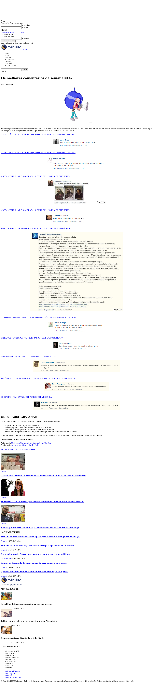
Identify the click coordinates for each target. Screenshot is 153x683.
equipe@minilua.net (14, 585)
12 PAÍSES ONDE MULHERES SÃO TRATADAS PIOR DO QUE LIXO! (28, 356)
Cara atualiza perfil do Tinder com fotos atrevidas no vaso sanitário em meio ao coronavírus (43, 475)
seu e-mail (25, 38)
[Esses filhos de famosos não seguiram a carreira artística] (6, 600)
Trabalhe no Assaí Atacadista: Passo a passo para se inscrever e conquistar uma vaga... (40, 537)
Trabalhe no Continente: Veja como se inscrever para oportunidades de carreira (37, 545)
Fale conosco (10, 673)
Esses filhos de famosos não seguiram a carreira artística (26, 604)
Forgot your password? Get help (12, 32)
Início (7, 53)
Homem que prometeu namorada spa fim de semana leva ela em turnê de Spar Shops (40, 527)
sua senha (25, 28)
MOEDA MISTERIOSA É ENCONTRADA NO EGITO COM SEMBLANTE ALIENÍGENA (35, 176)
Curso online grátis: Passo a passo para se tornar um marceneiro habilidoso (35, 554)
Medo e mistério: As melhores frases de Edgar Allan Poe (31, 443)
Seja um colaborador (12, 671)
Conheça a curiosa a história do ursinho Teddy (22, 638)
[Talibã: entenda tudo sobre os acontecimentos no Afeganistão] (6, 617)
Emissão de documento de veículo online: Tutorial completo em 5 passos (34, 563)
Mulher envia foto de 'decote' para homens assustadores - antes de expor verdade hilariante (42, 501)
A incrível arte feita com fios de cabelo (25, 445)
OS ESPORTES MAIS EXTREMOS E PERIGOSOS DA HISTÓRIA (26, 397)
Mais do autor (29, 449)
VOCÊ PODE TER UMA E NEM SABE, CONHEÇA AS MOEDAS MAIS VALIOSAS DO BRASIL (38, 378)
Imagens (8, 57)
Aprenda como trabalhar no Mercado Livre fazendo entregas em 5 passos (34, 571)
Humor (3, 471)
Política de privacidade (13, 677)
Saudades (8, 63)
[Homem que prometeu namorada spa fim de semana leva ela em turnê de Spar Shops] (13, 521)
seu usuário (26, 25)
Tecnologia (9, 61)
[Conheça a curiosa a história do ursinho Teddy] (6, 634)
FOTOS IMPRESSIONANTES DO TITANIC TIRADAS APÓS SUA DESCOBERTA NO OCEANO (38, 317)
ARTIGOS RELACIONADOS (12, 449)
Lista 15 (8, 55)
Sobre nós (8, 675)
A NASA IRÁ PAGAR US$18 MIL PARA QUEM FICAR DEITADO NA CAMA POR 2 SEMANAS (38, 134)
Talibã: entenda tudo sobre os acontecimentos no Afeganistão (29, 621)
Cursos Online (10, 65)
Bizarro (3, 497)
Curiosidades (10, 59)
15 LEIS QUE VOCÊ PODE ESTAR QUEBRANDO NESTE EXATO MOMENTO (32, 338)
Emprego (4, 541)
